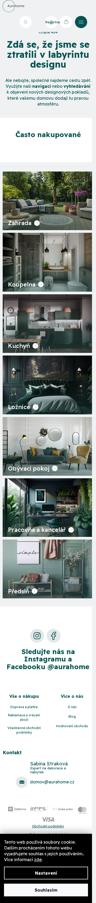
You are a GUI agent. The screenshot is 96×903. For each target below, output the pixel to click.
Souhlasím (46, 890)
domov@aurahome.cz (52, 781)
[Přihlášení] (37, 22)
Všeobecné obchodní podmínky (24, 730)
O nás (72, 707)
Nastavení (46, 873)
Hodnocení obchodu (72, 726)
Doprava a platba (24, 707)
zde (38, 859)
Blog (72, 716)
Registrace (51, 22)
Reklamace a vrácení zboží (24, 717)
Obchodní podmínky (48, 826)
